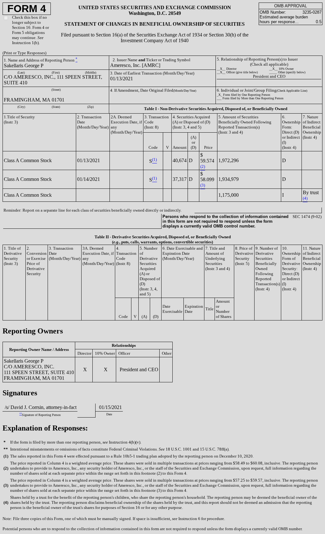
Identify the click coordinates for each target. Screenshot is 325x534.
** (20, 413)
